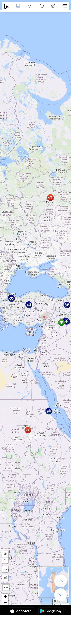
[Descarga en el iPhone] (21, 611)
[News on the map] (7, 6)
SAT (6, 587)
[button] (61, 322)
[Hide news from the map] (5, 578)
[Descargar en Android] (51, 611)
